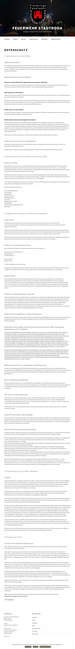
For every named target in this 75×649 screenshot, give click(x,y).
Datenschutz (35, 634)
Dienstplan (34, 617)
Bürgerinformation (55, 39)
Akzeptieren (28, 646)
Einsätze (15, 39)
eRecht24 (11, 599)
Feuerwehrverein (33, 39)
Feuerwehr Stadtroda (37, 28)
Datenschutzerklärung (45, 646)
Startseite (6, 39)
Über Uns (23, 39)
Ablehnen (35, 646)
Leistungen (34, 623)
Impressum (35, 631)
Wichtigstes (44, 39)
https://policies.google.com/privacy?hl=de (15, 596)
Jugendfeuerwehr (36, 628)
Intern (33, 625)
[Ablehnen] (73, 646)
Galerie (33, 620)
